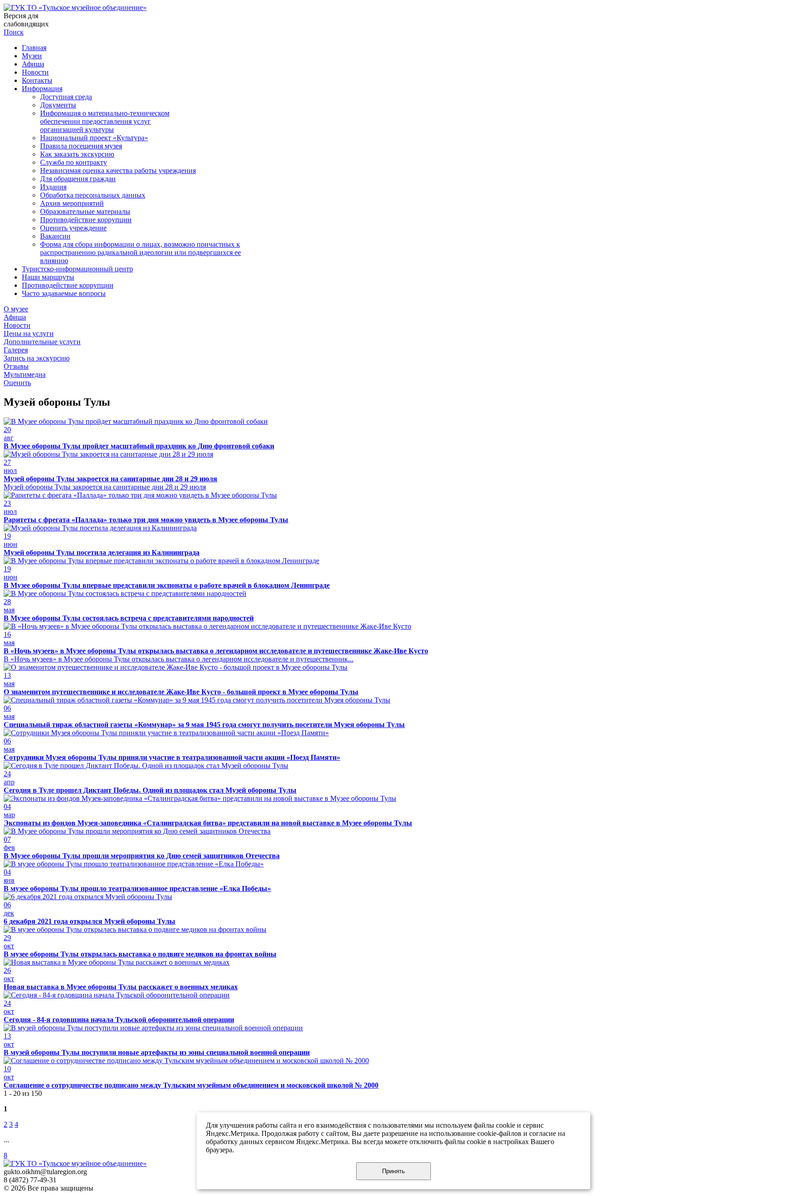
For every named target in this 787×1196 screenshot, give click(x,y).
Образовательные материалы (85, 211)
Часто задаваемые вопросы (64, 293)
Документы (58, 105)
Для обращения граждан (78, 179)
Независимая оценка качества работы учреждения (118, 170)
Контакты (37, 80)
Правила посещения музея (81, 146)
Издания (53, 187)
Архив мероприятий (72, 203)
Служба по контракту (73, 162)
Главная (34, 47)
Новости (35, 72)
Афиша (33, 64)
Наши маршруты (48, 277)
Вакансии (55, 236)
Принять (393, 1171)
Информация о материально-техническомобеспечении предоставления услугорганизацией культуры (104, 121)
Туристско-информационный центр (77, 269)
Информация (42, 88)
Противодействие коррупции (86, 220)
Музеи (32, 56)
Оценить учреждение (73, 228)
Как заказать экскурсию (77, 154)
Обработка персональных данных (92, 195)
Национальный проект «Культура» (94, 138)
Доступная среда (66, 97)
